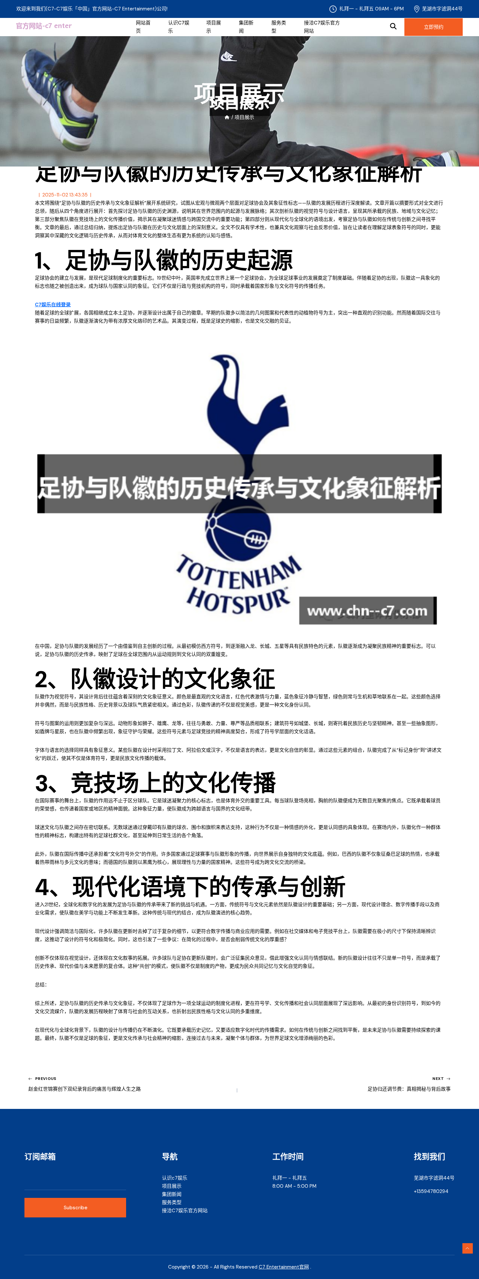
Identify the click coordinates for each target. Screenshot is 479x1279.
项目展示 (213, 27)
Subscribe (75, 1207)
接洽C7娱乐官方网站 (322, 27)
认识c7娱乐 (178, 27)
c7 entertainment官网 (284, 1267)
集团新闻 (246, 27)
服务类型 (278, 27)
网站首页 (143, 27)
